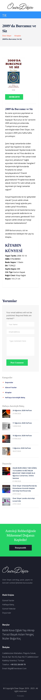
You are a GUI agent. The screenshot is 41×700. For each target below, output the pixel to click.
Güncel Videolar (9, 608)
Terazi (6, 634)
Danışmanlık (20, 548)
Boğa (13, 638)
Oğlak (18, 630)
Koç (19, 638)
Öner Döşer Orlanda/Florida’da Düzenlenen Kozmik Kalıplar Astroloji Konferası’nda (25, 488)
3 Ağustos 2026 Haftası (22, 448)
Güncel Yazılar (8, 600)
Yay (24, 630)
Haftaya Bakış (8, 604)
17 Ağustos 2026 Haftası (22, 423)
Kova (11, 630)
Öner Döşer (6, 36)
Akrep (30, 630)
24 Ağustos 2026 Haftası (22, 410)
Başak (14, 634)
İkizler (5, 638)
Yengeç (29, 634)
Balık (5, 630)
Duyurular (9, 382)
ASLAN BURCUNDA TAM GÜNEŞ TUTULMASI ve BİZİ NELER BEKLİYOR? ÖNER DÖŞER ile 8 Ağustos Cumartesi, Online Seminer (25, 473)
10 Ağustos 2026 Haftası (22, 435)
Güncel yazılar (11, 387)
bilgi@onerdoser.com (17, 668)
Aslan (21, 634)
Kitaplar (17, 36)
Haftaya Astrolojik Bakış (15, 397)
